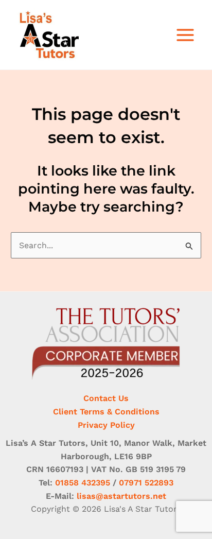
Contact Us (106, 398)
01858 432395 (82, 483)
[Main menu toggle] (185, 35)
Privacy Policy (106, 425)
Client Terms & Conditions (106, 411)
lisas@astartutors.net (121, 496)
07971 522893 (146, 483)
